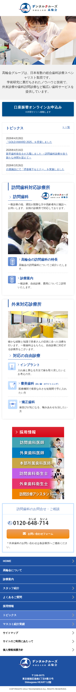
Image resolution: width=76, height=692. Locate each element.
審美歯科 (40, 383)
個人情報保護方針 (13, 649)
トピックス (10, 615)
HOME (7, 561)
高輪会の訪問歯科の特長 (39, 259)
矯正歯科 (28, 402)
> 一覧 (66, 127)
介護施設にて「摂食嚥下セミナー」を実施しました (35, 169)
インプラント (30, 365)
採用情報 (8, 606)
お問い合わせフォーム (40, 533)
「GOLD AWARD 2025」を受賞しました (29, 142)
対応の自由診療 (26, 355)
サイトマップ (10, 632)
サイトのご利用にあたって (18, 641)
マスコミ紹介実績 (14, 624)
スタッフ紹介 (11, 588)
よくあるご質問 (12, 597)
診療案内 (26, 278)
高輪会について (12, 570)
